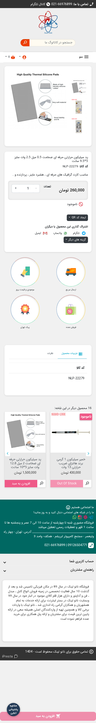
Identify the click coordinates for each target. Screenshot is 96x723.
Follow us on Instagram (79, 517)
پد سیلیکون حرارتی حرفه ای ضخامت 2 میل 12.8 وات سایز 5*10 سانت (25, 463)
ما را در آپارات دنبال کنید (85, 517)
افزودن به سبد (48, 716)
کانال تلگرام (40, 4)
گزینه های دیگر (77, 239)
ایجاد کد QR (78, 217)
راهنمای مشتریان (82, 569)
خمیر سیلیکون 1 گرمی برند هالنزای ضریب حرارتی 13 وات (71, 463)
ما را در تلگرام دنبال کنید (91, 517)
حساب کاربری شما (81, 561)
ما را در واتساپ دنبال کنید (74, 517)
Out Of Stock (67, 483)
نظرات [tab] (50, 353)
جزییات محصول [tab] (72, 354)
